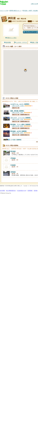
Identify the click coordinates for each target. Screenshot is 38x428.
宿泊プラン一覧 (15, 108)
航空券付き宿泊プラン (25, 114)
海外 (14, 7)
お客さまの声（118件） (18, 106)
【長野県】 (20, 104)
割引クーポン (29, 7)
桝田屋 (12, 18)
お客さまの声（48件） (18, 133)
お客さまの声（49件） (18, 126)
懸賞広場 (21, 7)
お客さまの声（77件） (18, 119)
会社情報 (2, 190)
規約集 (35, 190)
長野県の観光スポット (15, 10)
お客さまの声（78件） (18, 112)
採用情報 (30, 190)
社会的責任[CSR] (21, 190)
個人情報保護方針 (11, 190)
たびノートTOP (4, 10)
